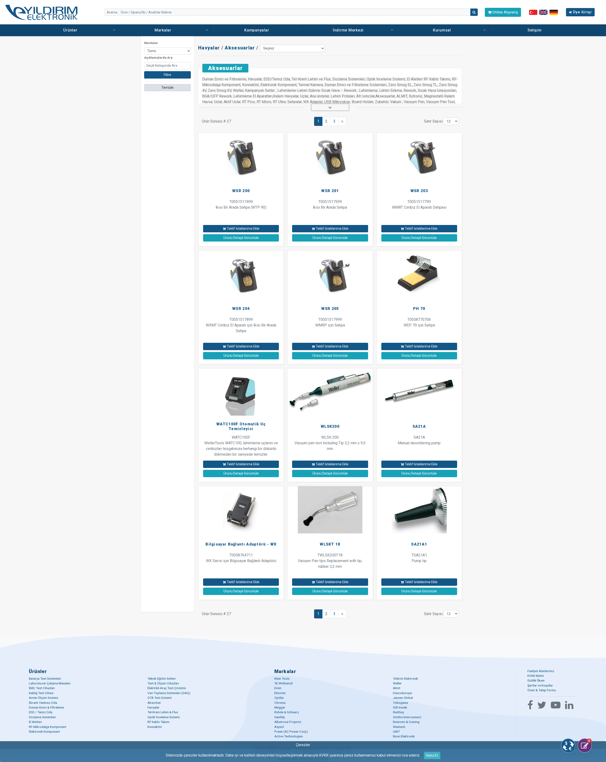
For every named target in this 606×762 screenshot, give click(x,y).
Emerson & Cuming (406, 722)
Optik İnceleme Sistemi (163, 717)
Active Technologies (288, 736)
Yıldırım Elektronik (405, 678)
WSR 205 (330, 308)
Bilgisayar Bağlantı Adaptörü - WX (240, 544)
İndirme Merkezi (349, 30)
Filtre (167, 75)
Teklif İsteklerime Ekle (243, 228)
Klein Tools (282, 678)
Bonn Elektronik (404, 736)
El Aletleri (35, 722)
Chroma (279, 703)
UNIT (396, 731)
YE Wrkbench (283, 683)
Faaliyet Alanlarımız (540, 671)
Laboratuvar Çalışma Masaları (50, 683)
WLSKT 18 (330, 544)
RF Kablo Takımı (158, 722)
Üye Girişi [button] (582, 12)
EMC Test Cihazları (42, 688)
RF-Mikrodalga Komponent (47, 727)
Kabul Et (432, 755)
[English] (543, 12)
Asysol (279, 727)
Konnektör (154, 727)
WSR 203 (419, 191)
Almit (396, 688)
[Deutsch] (553, 12)
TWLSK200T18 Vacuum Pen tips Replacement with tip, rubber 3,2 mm (330, 561)
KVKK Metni (535, 676)
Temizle (167, 87)
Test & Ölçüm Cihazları (163, 683)
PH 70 (419, 308)
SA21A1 (419, 544)
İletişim (535, 30)
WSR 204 (241, 308)
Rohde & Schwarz (286, 712)
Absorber (154, 703)
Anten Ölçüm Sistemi (43, 698)
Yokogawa (400, 703)
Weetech (399, 727)
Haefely (279, 717)
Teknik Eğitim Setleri (161, 678)
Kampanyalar (256, 30)
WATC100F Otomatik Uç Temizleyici (241, 426)
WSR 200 (241, 191)
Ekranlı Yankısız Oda (43, 703)
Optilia (279, 698)
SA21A (419, 426)
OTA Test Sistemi (159, 698)
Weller (397, 683)
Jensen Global (403, 698)
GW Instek (400, 707)
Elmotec (280, 693)
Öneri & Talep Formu (541, 690)
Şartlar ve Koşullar (540, 685)
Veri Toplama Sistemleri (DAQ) (168, 693)
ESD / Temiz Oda (40, 712)
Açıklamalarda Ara (158, 57)
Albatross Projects (287, 722)
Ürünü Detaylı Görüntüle (241, 238)
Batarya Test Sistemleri (45, 678)
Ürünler (70, 30)
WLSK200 (330, 426)
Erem (277, 688)
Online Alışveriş (504, 12)
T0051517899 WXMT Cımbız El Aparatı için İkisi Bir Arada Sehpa (241, 325)
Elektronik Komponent (44, 731)
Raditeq (398, 712)
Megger (279, 707)
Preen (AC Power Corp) (291, 731)
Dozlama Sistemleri (42, 717)
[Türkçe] (533, 12)
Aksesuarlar (240, 48)
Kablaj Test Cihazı (41, 693)
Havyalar (209, 48)
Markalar (164, 30)
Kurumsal (442, 30)
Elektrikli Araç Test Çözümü (166, 688)
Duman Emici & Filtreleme (46, 707)
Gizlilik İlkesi (535, 680)
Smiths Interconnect (407, 717)
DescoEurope (402, 693)
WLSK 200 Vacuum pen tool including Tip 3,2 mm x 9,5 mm (329, 443)
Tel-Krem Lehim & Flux (162, 712)
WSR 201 (330, 191)
